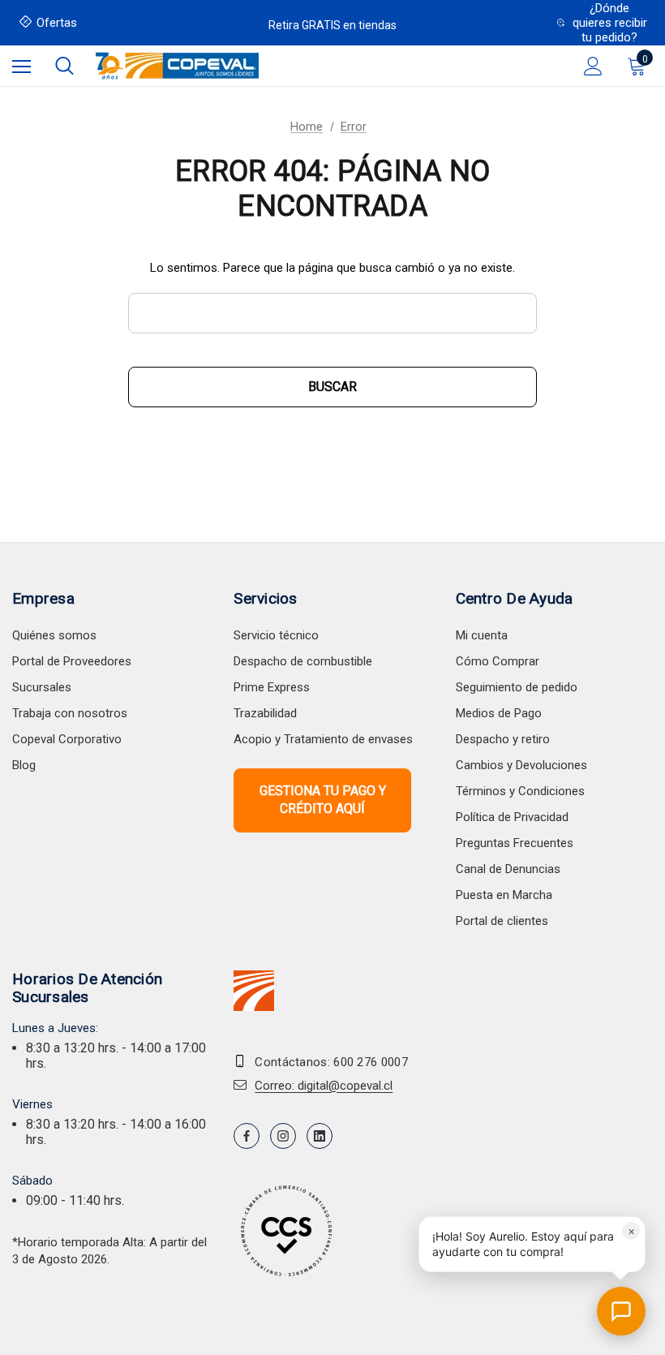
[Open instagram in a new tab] (283, 1136)
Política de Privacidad (512, 817)
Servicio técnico (276, 635)
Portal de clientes (502, 921)
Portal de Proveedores (71, 661)
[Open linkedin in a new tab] (319, 1136)
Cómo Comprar (497, 661)
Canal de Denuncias (508, 869)
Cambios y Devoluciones (521, 765)
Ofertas (56, 22)
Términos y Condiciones (520, 791)
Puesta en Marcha (504, 895)
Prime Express (272, 687)
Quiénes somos (54, 635)
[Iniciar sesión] (593, 66)
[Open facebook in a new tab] (247, 1136)
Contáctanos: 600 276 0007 (331, 1062)
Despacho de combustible (303, 661)
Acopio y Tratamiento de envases (323, 739)
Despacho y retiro (503, 739)
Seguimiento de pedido (516, 687)
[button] (532, 1244)
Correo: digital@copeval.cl (324, 1085)
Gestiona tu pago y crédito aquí (323, 799)
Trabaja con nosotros (69, 713)
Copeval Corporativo (67, 739)
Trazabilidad (265, 713)
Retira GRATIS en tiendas (332, 25)
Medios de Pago (499, 713)
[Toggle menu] (21, 66)
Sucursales (41, 687)
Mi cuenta (482, 635)
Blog (24, 765)
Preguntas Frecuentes (514, 843)
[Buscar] (64, 65)
